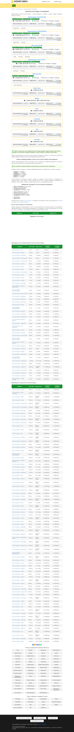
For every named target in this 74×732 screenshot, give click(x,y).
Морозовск (43, 670)
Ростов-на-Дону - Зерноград (19, 283)
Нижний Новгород (56, 701)
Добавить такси (46, 1)
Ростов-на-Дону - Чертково (18, 332)
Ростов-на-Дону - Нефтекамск (19, 541)
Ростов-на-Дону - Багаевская (19, 373)
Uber (37, 129)
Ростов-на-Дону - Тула (17, 606)
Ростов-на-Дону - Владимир (18, 638)
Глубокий (56, 655)
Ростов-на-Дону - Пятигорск (19, 565)
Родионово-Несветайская (17, 677)
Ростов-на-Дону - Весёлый (18, 311)
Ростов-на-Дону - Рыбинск (18, 568)
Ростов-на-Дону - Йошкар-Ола (19, 490)
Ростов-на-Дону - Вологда (18, 464)
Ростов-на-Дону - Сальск (18, 304)
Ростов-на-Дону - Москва (18, 389)
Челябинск (43, 707)
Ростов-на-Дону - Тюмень (18, 610)
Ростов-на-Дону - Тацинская (19, 375)
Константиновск (30, 667)
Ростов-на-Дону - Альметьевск (19, 422)
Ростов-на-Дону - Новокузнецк (19, 549)
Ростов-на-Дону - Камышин (18, 493)
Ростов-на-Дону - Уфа (17, 433)
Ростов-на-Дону (19, 9)
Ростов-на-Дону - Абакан (18, 396)
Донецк (43, 658)
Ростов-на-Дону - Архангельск (19, 441)
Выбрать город (57, 1)
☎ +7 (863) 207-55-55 (37, 110)
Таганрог (31, 653)
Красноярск (30, 701)
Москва (43, 701)
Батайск (31, 650)
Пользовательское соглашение (24, 718)
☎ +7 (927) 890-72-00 (19, 21)
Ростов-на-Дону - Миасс (18, 530)
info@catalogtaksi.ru (42, 724)
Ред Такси (37, 139)
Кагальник (17, 664)
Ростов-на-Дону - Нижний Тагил (19, 545)
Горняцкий (17, 658)
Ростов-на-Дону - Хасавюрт (18, 619)
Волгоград (17, 698)
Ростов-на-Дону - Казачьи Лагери (18, 343)
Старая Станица (30, 680)
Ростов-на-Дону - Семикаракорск (16, 308)
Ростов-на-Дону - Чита (17, 631)
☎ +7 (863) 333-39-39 (43, 100)
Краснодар (17, 701)
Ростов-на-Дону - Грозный (18, 467)
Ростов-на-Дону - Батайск (18, 252)
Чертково (17, 685)
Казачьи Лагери (56, 685)
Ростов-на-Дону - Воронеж (18, 413)
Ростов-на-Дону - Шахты (18, 266)
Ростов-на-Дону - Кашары (18, 351)
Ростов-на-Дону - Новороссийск (16, 553)
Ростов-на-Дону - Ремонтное (19, 363)
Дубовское (56, 658)
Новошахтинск (17, 653)
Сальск (30, 676)
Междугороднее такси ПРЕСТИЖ (37, 17)
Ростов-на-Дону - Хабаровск (19, 616)
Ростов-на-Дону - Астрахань (19, 444)
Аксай (56, 653)
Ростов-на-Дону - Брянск (18, 457)
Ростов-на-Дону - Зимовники (19, 314)
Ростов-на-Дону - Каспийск (18, 496)
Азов (18, 650)
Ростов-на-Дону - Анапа (17, 574)
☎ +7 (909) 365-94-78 (19, 77)
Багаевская (17, 655)
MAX (28, 21)
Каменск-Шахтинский (43, 664)
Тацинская (17, 680)
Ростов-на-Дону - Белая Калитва (20, 272)
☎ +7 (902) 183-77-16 (19, 49)
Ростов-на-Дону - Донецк (18, 277)
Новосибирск (18, 704)
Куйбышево (56, 667)
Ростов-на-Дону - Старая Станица (18, 379)
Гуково (30, 658)
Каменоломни (30, 664)
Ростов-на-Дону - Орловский (19, 323)
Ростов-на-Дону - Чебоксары (19, 625)
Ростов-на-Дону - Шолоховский (19, 335)
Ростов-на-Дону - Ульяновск (19, 613)
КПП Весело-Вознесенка (56, 689)
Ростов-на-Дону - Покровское (19, 360)
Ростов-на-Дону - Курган (18, 518)
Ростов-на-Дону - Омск (17, 425)
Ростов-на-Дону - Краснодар (19, 416)
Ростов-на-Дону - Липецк (18, 524)
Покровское (30, 673)
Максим (37, 98)
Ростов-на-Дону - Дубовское (19, 345)
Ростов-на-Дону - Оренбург (18, 557)
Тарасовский (43, 680)
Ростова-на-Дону (28, 200)
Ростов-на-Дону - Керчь (18, 502)
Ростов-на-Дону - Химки (18, 622)
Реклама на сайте (53, 718)
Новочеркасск (56, 650)
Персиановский (43, 685)
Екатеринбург (43, 698)
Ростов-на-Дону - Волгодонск (19, 255)
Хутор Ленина (18, 683)
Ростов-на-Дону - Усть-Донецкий (17, 327)
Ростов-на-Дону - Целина (18, 330)
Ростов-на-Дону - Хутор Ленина (19, 370)
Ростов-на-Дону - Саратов (18, 583)
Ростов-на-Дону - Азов (17, 249)
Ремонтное (56, 673)
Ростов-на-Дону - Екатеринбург (19, 403)
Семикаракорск (56, 676)
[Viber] (38, 644)
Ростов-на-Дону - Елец (17, 475)
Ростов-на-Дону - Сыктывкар (19, 597)
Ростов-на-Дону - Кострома (18, 514)
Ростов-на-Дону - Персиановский (16, 339)
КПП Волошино (43, 692)
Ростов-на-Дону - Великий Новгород (18, 461)
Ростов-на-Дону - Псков (18, 563)
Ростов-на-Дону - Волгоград (18, 410)
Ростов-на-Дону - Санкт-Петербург (18, 393)
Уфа (31, 707)
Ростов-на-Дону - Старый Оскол (19, 591)
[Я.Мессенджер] (41, 644)
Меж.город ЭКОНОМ (37, 45)
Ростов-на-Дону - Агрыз (18, 641)
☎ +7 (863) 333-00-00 (37, 121)
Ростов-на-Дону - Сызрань (18, 594)
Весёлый (43, 655)
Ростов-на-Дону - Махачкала (19, 527)
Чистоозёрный (17, 688)
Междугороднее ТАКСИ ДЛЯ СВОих (37, 31)
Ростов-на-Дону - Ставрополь (19, 589)
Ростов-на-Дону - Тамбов (18, 601)
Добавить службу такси (40, 718)
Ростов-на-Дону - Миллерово (19, 296)
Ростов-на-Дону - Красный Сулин (20, 293)
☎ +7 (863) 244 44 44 (37, 131)
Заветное (17, 661)
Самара (56, 704)
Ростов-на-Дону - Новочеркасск (19, 258)
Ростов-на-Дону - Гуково (18, 274)
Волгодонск (43, 650)
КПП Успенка (18, 692)
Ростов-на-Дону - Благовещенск (16, 454)
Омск (30, 704)
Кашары (56, 664)
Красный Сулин (43, 667)
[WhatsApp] (39, 644)
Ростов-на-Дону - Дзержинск (19, 472)
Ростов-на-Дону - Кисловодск (19, 509)
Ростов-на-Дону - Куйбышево (19, 354)
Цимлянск (43, 683)
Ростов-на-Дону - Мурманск (18, 534)
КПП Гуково (43, 688)
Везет (37, 108)
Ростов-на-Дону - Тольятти (18, 603)
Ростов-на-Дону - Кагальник (18, 348)
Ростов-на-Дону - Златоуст (18, 478)
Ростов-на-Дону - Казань (18, 400)
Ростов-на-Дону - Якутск (18, 635)
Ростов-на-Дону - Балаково (18, 447)
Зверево (31, 661)
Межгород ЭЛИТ (37, 73)
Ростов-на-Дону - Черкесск (18, 628)
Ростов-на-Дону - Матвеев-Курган (18, 320)
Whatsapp (36, 21)
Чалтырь (56, 683)
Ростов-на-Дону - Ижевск (18, 482)
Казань (56, 698)
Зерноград (43, 661)
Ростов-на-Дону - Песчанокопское (16, 357)
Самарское (43, 676)
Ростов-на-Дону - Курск (18, 521)
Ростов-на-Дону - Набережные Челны (19, 538)
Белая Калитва (30, 655)
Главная (13, 9)
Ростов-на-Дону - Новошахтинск (20, 261)
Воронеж (31, 698)
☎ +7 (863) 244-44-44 (37, 90)
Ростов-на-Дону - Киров (18, 506)
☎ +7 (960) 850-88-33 (19, 35)
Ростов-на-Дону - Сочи (17, 586)
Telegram (57, 21)
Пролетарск (43, 673)
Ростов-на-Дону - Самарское (19, 366)
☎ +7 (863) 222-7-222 (37, 141)
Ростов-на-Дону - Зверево (18, 280)
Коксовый (17, 667)
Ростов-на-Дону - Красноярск (19, 419)
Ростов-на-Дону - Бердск (18, 450)
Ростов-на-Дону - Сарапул (18, 580)
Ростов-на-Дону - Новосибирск (19, 407)
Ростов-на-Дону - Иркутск (18, 486)
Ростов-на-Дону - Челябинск (19, 437)
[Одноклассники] (34, 644)
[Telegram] (36, 644)
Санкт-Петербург (18, 707)
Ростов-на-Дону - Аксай (17, 269)
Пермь (43, 704)
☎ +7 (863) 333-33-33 (30, 100)
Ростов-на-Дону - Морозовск (19, 299)
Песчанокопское (18, 673)
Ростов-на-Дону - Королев (18, 512)
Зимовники (56, 661)
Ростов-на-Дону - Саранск (18, 576)
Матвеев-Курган (18, 670)
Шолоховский (30, 685)
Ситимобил (37, 119)
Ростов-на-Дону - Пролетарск (19, 301)
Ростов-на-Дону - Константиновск (16, 290)
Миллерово (30, 670)
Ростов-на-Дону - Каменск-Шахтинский (18, 286)
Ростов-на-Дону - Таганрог (18, 263)
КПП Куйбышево (31, 692)
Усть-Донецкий (56, 680)
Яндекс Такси (37, 88)
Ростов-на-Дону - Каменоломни (19, 316)
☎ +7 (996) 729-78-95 (22, 63)
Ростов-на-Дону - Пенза (18, 560)
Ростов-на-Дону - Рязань (18, 571)
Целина (30, 683)
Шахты (43, 653)
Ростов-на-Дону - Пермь (18, 429)
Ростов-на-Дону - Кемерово (18, 499)
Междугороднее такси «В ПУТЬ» (37, 59)
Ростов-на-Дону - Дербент (18, 469)
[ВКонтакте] (33, 644)
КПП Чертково (30, 688)
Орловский (56, 670)
